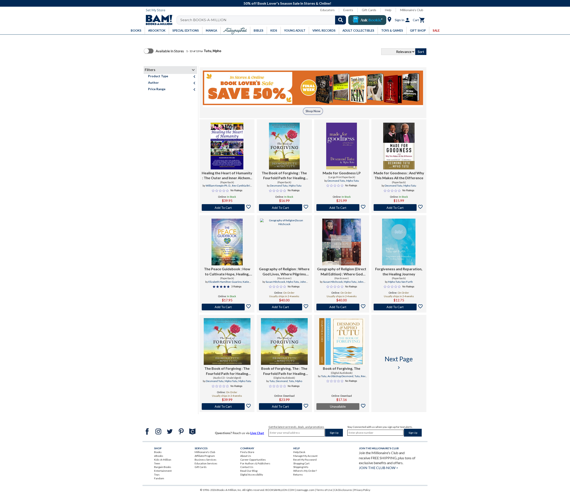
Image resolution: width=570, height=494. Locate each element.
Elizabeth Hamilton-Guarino (225, 281)
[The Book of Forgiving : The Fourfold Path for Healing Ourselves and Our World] (284, 146)
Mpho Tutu (295, 185)
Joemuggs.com (305, 490)
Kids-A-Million (162, 459)
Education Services (206, 463)
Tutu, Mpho (295, 381)
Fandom (159, 478)
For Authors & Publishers (255, 463)
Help (388, 10)
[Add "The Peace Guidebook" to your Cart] (227, 307)
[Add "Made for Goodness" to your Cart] (399, 207)
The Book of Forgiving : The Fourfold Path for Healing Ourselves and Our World (284, 176)
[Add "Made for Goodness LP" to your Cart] (341, 207)
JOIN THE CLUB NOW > (378, 468)
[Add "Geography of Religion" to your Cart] (284, 307)
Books (158, 452)
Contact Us (246, 467)
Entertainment (163, 470)
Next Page (399, 362)
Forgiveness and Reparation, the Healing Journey (398, 271)
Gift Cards (369, 10)
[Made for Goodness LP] (341, 146)
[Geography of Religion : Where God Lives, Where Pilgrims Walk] (284, 242)
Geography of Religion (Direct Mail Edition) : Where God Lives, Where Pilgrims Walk (341, 271)
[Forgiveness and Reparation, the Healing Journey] (399, 242)
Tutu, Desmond (278, 381)
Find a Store (247, 452)
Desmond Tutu (279, 185)
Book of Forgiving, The (341, 368)
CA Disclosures (343, 490)
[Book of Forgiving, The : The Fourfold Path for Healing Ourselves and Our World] (284, 341)
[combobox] (264, 20)
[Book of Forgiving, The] (341, 341)
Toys (157, 474)
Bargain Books (162, 467)
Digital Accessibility (251, 474)
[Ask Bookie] (367, 20)
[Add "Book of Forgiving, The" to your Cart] (284, 406)
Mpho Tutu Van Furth (400, 281)
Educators (327, 10)
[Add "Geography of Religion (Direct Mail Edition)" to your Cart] (341, 307)
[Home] (157, 20)
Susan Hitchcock (275, 281)
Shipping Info (300, 467)
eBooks (158, 455)
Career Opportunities (253, 459)
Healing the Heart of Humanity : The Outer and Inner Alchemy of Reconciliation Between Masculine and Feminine (227, 176)
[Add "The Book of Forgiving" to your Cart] (284, 207)
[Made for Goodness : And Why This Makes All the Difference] (399, 146)
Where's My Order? (305, 470)
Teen (157, 463)
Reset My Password (305, 459)
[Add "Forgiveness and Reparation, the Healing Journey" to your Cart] (399, 307)
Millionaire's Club (411, 10)
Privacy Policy (362, 490)
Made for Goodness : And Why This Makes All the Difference (399, 175)
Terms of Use (324, 490)
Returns (298, 474)
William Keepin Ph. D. (218, 185)
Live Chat (257, 433)
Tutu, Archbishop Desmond (337, 376)
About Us (245, 455)
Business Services (205, 459)
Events (348, 10)
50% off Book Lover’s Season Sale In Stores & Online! (287, 3)
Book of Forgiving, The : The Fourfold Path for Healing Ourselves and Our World (284, 371)
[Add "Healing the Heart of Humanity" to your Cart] (227, 207)
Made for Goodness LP (342, 173)
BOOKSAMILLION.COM (279, 490)
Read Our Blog (248, 470)
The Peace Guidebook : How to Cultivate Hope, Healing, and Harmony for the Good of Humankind (227, 271)
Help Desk (299, 452)
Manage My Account (305, 455)
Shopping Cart (301, 463)
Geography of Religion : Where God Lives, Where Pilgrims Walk (284, 271)
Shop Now (312, 111)
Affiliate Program (205, 455)
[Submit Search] (340, 20)
